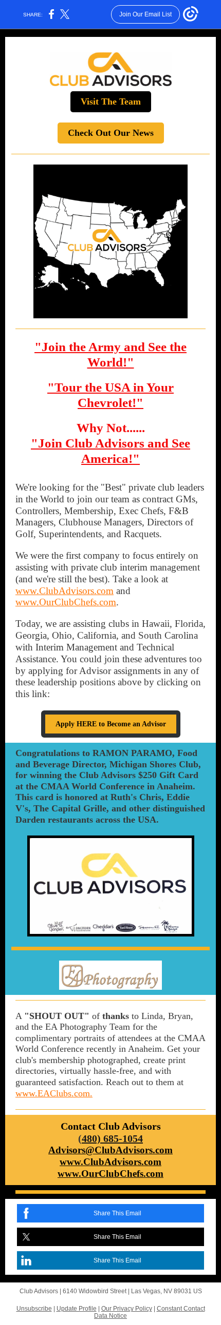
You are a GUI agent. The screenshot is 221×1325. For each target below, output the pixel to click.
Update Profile (77, 1308)
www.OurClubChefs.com (65, 602)
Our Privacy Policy (126, 1308)
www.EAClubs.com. (54, 1093)
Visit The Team (111, 101)
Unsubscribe (34, 1308)
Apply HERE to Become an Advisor (111, 724)
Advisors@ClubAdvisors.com (110, 1150)
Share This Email (117, 1213)
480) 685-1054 (112, 1138)
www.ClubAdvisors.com (64, 590)
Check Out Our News (111, 133)
